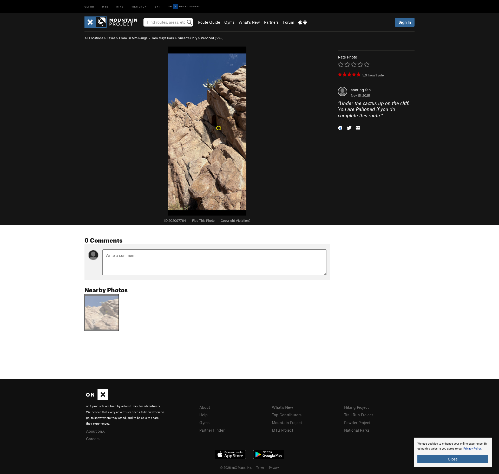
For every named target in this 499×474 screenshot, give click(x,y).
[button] (340, 128)
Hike (120, 6)
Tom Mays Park (162, 38)
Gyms (229, 22)
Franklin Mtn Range (133, 38)
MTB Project (282, 430)
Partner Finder (212, 430)
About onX (95, 431)
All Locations (93, 38)
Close (453, 459)
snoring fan (361, 89)
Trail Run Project (358, 414)
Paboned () (212, 38)
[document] (452, 452)
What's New (249, 22)
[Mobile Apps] (302, 22)
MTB (105, 6)
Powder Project (357, 422)
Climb (89, 6)
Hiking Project (356, 407)
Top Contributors (286, 414)
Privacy (274, 467)
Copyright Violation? (235, 220)
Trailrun (139, 6)
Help (203, 414)
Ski (157, 6)
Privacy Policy (472, 448)
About (204, 407)
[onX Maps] (97, 398)
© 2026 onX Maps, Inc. (236, 467)
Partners (271, 22)
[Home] (113, 22)
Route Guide (209, 22)
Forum (288, 22)
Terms (260, 467)
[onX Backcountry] (184, 6)
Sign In (404, 22)
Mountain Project (287, 422)
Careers (93, 438)
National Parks (357, 430)
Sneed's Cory (187, 38)
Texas (111, 38)
